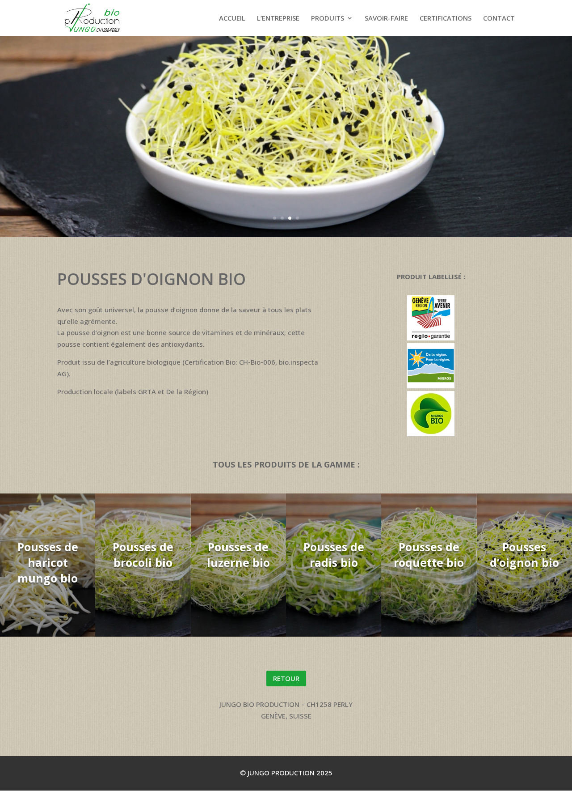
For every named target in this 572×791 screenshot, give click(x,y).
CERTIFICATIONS (445, 18)
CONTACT (499, 18)
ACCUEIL (232, 18)
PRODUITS (327, 18)
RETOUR (286, 678)
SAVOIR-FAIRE (386, 18)
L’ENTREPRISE (278, 18)
